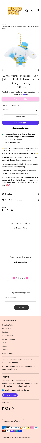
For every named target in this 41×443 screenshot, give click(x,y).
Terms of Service (8, 339)
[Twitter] (13, 408)
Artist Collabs (7, 353)
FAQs (4, 342)
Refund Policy (7, 328)
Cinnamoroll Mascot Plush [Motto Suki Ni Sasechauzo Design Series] (20, 27)
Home (4, 24)
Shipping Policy (8, 325)
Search (5, 350)
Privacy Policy (7, 335)
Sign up (21, 307)
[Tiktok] (10, 408)
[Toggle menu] (2, 11)
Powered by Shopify (25, 437)
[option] (20, 49)
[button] (20, 99)
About (4, 346)
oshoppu (16, 437)
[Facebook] (3, 408)
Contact (5, 332)
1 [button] (18, 70)
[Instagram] (6, 408)
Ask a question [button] (20, 228)
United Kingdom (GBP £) (12, 421)
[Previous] (2, 70)
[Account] (32, 10)
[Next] (38, 70)
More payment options (20, 128)
